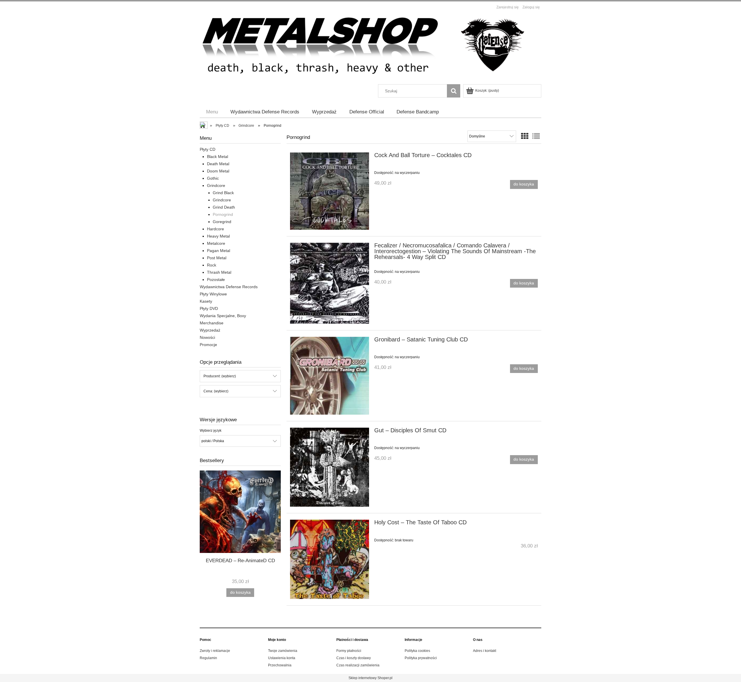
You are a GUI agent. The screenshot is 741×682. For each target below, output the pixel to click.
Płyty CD (207, 149)
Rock (211, 265)
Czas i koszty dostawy (353, 658)
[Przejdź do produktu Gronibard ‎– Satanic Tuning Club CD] (329, 376)
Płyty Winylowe (213, 294)
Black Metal (217, 156)
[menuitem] (212, 112)
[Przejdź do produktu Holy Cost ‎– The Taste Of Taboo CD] (329, 559)
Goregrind (222, 221)
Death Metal (218, 163)
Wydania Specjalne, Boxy (223, 315)
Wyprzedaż (210, 330)
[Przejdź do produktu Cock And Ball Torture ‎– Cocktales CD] (329, 191)
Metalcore (216, 243)
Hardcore (215, 229)
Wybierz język (210, 431)
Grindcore (216, 185)
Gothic (213, 178)
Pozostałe (216, 279)
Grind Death (224, 207)
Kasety (206, 301)
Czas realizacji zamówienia (357, 665)
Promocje (208, 344)
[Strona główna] (370, 48)
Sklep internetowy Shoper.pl (370, 678)
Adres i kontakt (484, 651)
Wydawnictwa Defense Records (229, 286)
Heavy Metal (218, 236)
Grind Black (223, 192)
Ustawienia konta (281, 658)
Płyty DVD (209, 308)
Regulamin (208, 658)
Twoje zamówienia (282, 651)
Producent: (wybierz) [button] (219, 376)
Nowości (207, 337)
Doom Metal (218, 171)
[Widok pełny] (536, 136)
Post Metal (216, 257)
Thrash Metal (219, 272)
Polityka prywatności (421, 658)
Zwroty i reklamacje (215, 651)
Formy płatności (348, 651)
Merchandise (211, 323)
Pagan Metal (218, 250)
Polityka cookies (417, 651)
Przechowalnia (279, 665)
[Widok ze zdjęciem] (525, 136)
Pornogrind (223, 214)
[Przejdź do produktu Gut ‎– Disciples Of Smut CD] (329, 467)
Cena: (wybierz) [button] (215, 391)
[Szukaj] (453, 91)
